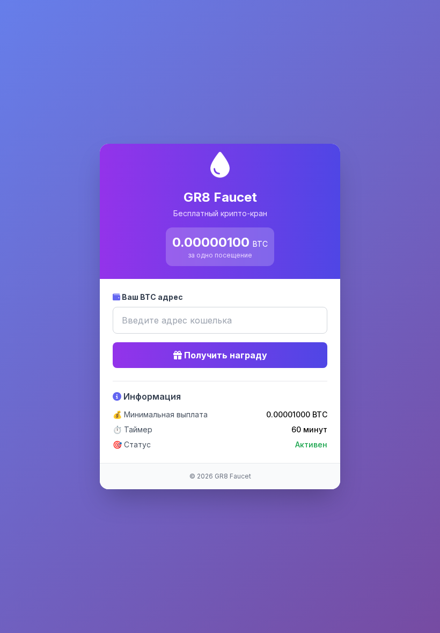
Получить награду (224, 355)
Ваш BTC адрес (151, 296)
